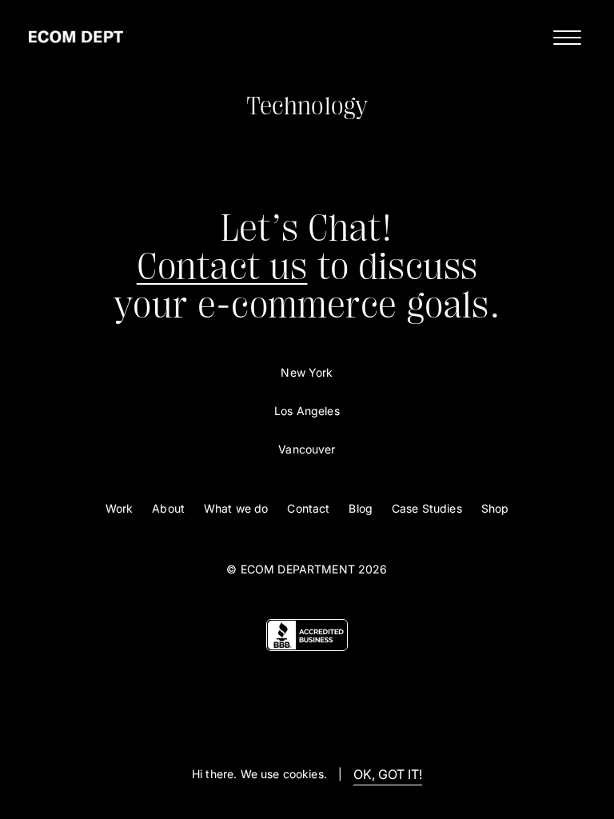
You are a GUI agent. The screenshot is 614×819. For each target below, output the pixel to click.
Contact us (222, 267)
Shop (495, 508)
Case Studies (427, 508)
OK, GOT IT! (387, 774)
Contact (308, 508)
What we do (236, 508)
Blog (361, 508)
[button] (562, 37)
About (168, 508)
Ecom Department (298, 569)
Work (120, 508)
